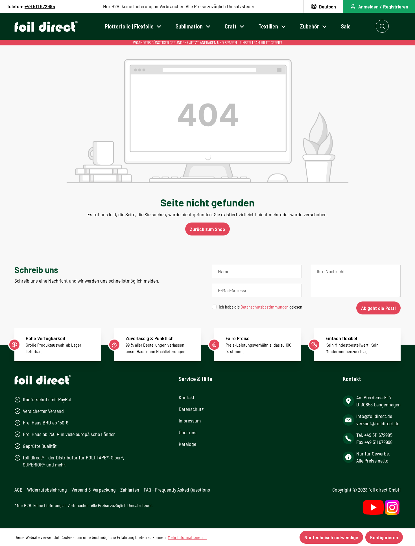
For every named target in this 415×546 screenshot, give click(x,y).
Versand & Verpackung (93, 489)
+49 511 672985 (40, 6)
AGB (18, 489)
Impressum (190, 420)
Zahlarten (129, 489)
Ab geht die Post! (378, 308)
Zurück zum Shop (207, 229)
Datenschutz (191, 409)
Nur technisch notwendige (331, 537)
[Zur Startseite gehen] (46, 26)
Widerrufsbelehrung (47, 489)
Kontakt (187, 397)
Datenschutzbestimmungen (265, 306)
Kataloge (187, 444)
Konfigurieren (384, 537)
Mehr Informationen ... (187, 537)
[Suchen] (382, 26)
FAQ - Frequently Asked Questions (177, 489)
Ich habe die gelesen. (261, 306)
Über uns (187, 432)
